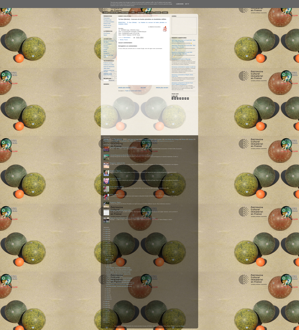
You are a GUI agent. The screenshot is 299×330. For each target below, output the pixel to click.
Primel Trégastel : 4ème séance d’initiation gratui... (118, 267)
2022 (106, 237)
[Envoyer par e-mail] (137, 37)
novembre (109, 257)
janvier (108, 299)
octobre (109, 259)
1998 (106, 318)
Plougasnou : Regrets (115, 171)
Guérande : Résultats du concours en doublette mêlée (123, 147)
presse (106, 139)
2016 (106, 250)
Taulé (105, 57)
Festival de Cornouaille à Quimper (114, 276)
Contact (165, 12)
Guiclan (105, 49)
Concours (157, 12)
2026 (106, 229)
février (108, 297)
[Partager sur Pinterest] (143, 37)
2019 (106, 243)
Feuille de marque (108, 62)
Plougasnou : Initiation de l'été (117, 163)
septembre (109, 262)
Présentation (107, 18)
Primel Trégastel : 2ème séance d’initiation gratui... (118, 280)
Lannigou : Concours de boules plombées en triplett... (119, 269)
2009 (106, 309)
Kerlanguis (115, 141)
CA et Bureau (107, 33)
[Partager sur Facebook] (141, 37)
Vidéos (133, 12)
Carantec (106, 45)
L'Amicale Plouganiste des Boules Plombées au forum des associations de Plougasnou (131, 155)
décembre (109, 255)
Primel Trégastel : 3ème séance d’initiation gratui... (118, 272)
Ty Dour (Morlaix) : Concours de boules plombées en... (119, 284)
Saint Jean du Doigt (108, 55)
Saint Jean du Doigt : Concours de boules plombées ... (119, 282)
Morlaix (105, 51)
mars (108, 295)
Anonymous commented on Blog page (181, 59)
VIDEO (131, 141)
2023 (106, 235)
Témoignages (141, 12)
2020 (106, 241)
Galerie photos (125, 12)
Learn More (180, 4)
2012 (106, 303)
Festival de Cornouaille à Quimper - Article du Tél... (118, 274)
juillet (108, 266)
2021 (106, 239)
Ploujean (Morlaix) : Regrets (117, 186)
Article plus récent (124, 87)
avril (108, 292)
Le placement (107, 27)
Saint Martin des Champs (172, 139)
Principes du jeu (107, 20)
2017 (106, 247)
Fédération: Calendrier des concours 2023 (120, 210)
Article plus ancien (162, 87)
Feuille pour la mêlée (109, 64)
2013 (106, 301)
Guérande (106, 47)
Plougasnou (106, 53)
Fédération (107, 141)
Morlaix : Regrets (114, 194)
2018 (106, 245)
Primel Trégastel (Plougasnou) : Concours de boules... (119, 278)
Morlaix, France (124, 39)
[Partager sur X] (140, 37)
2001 (106, 316)
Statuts (105, 35)
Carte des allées (114, 12)
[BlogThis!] (138, 37)
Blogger (182, 326)
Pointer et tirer (107, 23)
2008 (106, 311)
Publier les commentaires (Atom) (133, 90)
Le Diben (155, 141)
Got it (187, 4)
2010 (106, 307)
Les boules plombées (109, 21)
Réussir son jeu (107, 25)
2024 (106, 233)
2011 (106, 305)
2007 (106, 314)
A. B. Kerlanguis (107, 44)
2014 (106, 254)
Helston (171, 141)
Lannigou (138, 141)
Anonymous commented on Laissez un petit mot (183, 66)
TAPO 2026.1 (107, 68)
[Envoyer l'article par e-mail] (134, 37)
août (108, 264)
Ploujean (161, 141)
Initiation (144, 139)
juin (108, 288)
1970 (106, 322)
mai (108, 290)
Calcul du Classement (109, 66)
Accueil (106, 12)
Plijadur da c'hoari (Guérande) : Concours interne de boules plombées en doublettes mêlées (132, 218)
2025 (106, 231)
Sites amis (150, 12)
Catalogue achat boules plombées (108, 74)
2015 (106, 252)
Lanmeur (166, 141)
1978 (106, 320)
